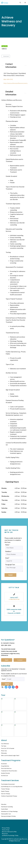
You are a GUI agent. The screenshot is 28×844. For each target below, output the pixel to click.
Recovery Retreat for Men (9, 831)
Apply (6, 660)
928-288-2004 (6, 645)
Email (7, 558)
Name (7, 545)
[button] (20, 2)
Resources (5, 833)
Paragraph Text (10, 564)
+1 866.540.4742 (14, 599)
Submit (10, 575)
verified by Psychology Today (10, 835)
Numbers (8, 551)
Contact (19, 660)
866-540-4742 (8, 79)
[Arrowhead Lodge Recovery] (4, 2)
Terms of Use (5, 830)
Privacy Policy (6, 828)
